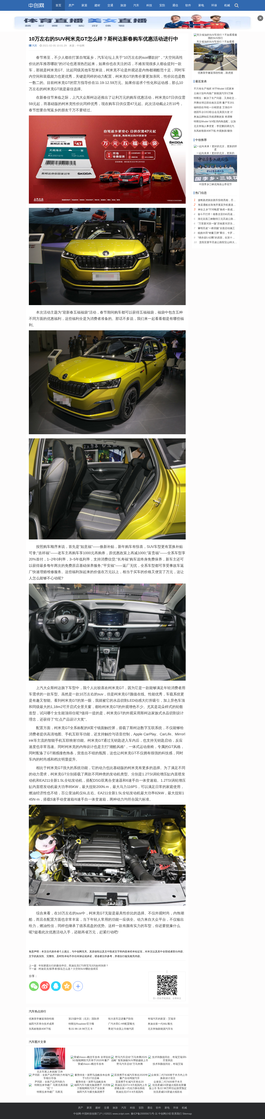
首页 (58, 5)
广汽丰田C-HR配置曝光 (121, 1023)
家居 (84, 5)
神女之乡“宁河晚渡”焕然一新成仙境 (218, 209)
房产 (71, 5)
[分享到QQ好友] (56, 986)
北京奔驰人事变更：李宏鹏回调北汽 (214, 126)
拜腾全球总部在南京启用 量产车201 (214, 102)
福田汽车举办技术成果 (41, 1023)
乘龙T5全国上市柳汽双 (121, 1028)
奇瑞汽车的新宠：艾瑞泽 (162, 1018)
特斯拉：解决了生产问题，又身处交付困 (216, 98)
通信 (175, 5)
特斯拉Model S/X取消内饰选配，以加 (215, 121)
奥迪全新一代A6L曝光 (160, 1023)
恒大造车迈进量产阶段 (120, 1018)
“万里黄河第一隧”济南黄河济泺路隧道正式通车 (224, 223)
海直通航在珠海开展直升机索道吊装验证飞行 (223, 204)
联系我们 (177, 1113)
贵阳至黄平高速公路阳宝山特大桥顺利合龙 (223, 242)
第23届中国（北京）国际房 (84, 1018)
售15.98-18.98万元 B (80, 1028)
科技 (149, 5)
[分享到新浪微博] (45, 986)
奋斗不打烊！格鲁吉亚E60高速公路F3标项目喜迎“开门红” (230, 214)
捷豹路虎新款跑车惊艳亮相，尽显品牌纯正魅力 (224, 200)
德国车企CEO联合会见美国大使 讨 (213, 112)
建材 (97, 5)
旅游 (123, 5)
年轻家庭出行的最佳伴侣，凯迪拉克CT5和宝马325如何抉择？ (68, 965)
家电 (201, 5)
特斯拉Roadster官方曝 (81, 1023)
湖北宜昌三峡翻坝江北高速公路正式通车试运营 (224, 218)
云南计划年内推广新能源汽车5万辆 (213, 93)
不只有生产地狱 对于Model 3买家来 (214, 88)
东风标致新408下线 (40, 1028)
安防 (162, 5)
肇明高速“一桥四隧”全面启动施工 (216, 228)
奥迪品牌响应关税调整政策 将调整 (213, 116)
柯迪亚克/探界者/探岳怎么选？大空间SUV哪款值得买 (63, 968)
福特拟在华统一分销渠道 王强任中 (213, 107)
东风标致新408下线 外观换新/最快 (213, 130)
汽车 (136, 5)
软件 (188, 5)
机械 (227, 5)
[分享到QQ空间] (67, 986)
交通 (110, 5)
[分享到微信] (34, 986)
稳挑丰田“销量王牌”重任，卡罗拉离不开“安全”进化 (226, 232)
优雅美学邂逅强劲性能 (41, 1018)
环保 (214, 5)
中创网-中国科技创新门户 (87, 1113)
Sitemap (187, 1113)
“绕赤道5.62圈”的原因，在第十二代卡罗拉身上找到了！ (229, 237)
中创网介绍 (164, 1113)
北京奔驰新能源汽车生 (160, 1028)
